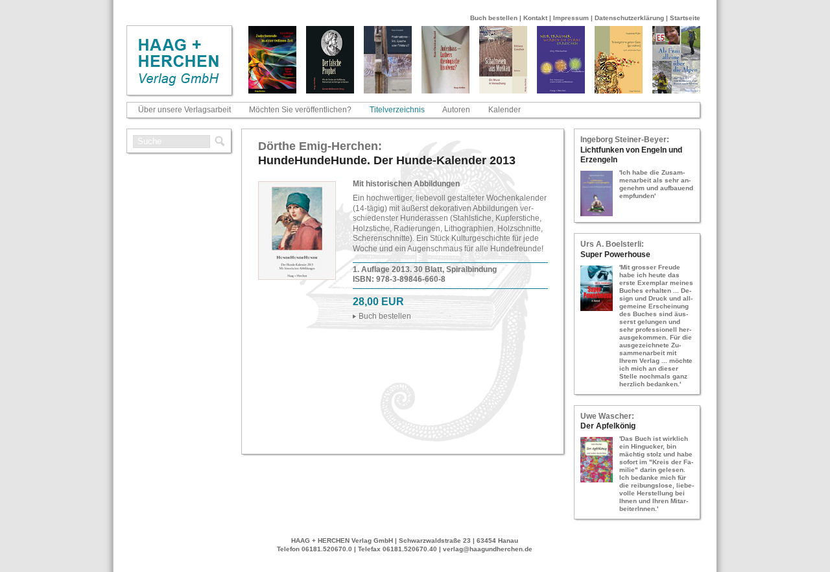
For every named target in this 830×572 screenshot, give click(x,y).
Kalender (504, 109)
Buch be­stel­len (385, 316)
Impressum (571, 17)
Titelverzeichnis (397, 109)
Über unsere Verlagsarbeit (184, 109)
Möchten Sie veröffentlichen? (300, 109)
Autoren (456, 109)
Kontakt (535, 17)
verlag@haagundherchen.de (487, 549)
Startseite (685, 17)
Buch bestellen (493, 17)
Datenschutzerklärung (629, 17)
